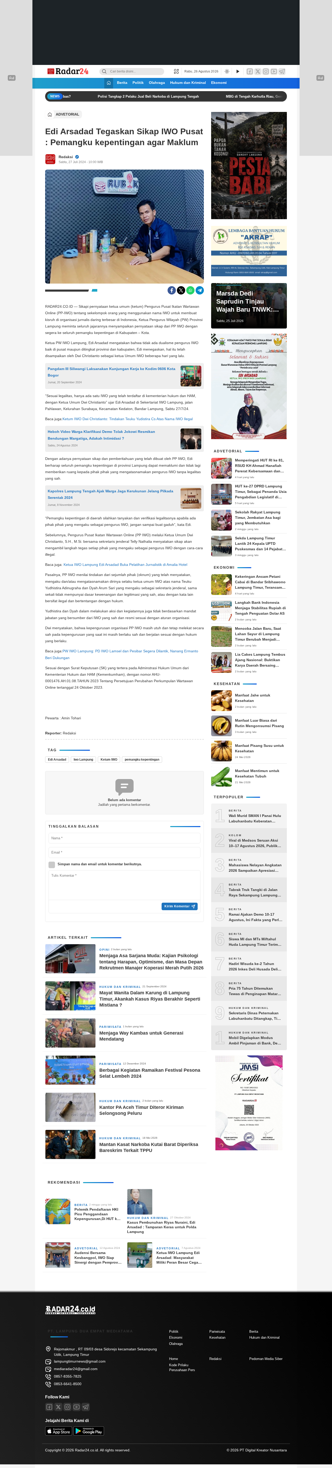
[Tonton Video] (237, 71)
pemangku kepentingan (142, 759)
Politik (138, 83)
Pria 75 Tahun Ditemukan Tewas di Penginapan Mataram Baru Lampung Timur (256, 991)
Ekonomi (219, 83)
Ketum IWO (109, 759)
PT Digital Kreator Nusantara (263, 1450)
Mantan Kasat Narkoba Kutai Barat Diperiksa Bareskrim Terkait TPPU (148, 1147)
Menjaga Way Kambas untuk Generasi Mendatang (141, 1036)
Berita (122, 83)
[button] (178, 71)
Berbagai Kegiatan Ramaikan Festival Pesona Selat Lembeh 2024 (149, 1073)
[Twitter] (257, 71)
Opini (104, 949)
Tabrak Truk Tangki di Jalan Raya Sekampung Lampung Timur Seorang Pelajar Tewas (254, 893)
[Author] (50, 159)
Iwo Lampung (83, 759)
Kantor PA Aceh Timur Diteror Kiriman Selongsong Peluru (141, 1110)
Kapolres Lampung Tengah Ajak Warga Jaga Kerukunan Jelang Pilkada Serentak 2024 (110, 494)
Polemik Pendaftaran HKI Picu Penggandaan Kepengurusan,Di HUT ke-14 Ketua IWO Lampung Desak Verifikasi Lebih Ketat (97, 1214)
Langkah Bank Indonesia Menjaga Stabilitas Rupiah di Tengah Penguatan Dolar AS (260, 607)
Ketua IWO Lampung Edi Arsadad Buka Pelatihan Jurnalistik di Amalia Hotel (126, 564)
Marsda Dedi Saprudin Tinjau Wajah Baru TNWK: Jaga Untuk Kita (244, 302)
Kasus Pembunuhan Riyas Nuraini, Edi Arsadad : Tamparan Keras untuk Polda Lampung (161, 1227)
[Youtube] (76, 1407)
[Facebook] (249, 71)
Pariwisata (110, 1026)
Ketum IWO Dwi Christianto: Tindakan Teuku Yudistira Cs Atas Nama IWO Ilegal (128, 419)
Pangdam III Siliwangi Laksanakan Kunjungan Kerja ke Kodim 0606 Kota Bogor (111, 372)
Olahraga (157, 83)
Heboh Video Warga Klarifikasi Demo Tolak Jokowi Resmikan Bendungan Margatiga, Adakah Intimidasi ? (101, 435)
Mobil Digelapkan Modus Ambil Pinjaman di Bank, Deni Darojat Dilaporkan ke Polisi (255, 1041)
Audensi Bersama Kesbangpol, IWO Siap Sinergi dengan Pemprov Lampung (96, 1258)
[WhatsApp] (190, 290)
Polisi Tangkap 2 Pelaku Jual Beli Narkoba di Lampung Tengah (141, 96)
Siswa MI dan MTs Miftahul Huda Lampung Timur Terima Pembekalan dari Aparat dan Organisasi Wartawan (254, 942)
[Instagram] (265, 71)
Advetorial (67, 114)
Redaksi (66, 157)
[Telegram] (282, 71)
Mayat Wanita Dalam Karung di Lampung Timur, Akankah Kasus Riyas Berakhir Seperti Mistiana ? (149, 999)
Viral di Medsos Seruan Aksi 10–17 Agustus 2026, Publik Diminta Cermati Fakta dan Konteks (253, 843)
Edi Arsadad (57, 759)
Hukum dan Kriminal (188, 83)
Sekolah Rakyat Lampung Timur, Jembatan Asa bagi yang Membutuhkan (258, 517)
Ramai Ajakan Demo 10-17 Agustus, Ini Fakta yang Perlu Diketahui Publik (255, 917)
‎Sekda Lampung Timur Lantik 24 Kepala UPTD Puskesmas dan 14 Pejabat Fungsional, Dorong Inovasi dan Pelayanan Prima (260, 549)
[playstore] (88, 1434)
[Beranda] (108, 83)
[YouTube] (274, 71)
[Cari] (104, 71)
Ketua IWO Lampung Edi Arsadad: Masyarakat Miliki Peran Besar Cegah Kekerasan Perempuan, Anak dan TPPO (178, 1258)
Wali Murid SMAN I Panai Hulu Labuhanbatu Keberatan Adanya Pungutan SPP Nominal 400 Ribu (255, 819)
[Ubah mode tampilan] (226, 71)
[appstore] (58, 1434)
